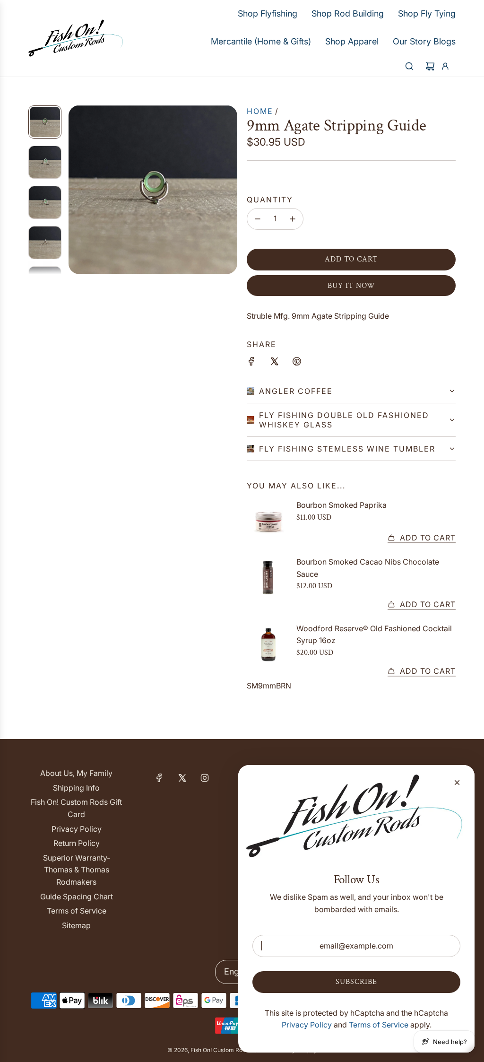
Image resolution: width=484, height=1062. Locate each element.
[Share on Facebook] (251, 363)
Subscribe (356, 982)
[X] (182, 777)
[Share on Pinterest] (296, 363)
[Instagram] (204, 777)
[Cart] (430, 66)
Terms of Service (378, 1024)
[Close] (457, 782)
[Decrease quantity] (257, 219)
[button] (76, 189)
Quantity (270, 199)
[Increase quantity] (292, 219)
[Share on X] (274, 363)
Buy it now (351, 286)
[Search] (409, 66)
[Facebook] (159, 777)
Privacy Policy (307, 1024)
